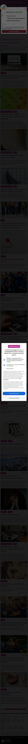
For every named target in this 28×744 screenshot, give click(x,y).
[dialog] (14, 372)
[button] (14, 369)
